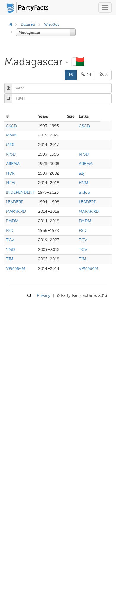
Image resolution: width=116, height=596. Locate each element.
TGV (10, 240)
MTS (10, 144)
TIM (9, 259)
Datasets (28, 24)
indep (84, 192)
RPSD (11, 154)
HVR (10, 173)
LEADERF (14, 201)
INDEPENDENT (20, 192)
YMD (10, 249)
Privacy (44, 295)
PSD (9, 230)
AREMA (13, 163)
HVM (83, 182)
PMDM (12, 221)
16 (70, 74)
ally (82, 173)
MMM (11, 135)
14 (88, 74)
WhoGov (51, 24)
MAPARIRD (16, 211)
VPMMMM (15, 268)
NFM (10, 182)
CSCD (11, 125)
